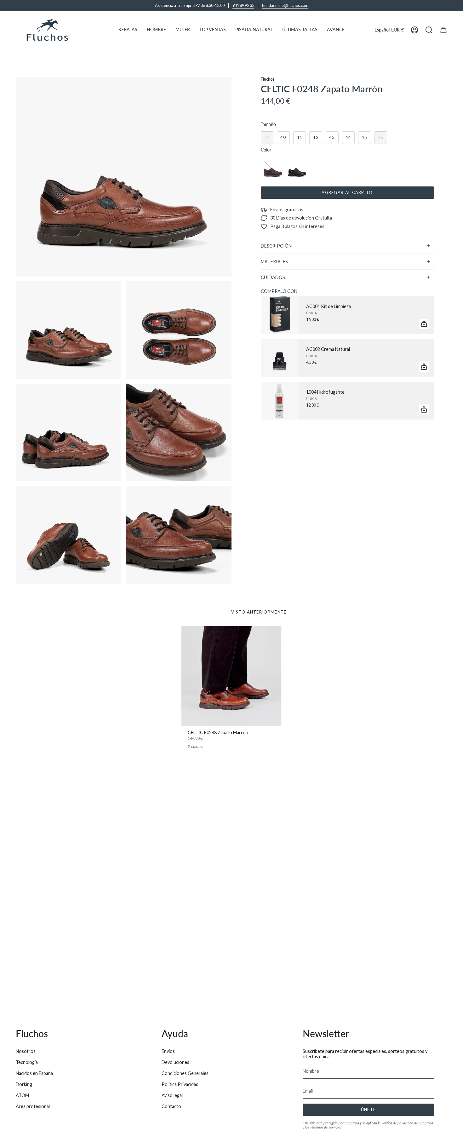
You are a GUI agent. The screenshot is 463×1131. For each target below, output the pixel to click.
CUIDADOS (273, 277)
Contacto (171, 1106)
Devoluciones (175, 1062)
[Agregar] (424, 324)
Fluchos (267, 79)
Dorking (24, 1084)
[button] (128, 30)
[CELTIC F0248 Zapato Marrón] (231, 676)
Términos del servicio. (325, 1127)
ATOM (22, 1095)
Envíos (168, 1051)
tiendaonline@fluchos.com (285, 5)
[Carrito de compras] (443, 30)
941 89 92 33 (243, 5)
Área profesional (33, 1106)
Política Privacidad (180, 1084)
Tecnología (27, 1062)
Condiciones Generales (185, 1073)
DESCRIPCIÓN (276, 245)
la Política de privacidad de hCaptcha (405, 1123)
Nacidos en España (34, 1073)
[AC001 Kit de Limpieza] (280, 315)
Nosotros (26, 1051)
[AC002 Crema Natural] (280, 358)
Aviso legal (172, 1095)
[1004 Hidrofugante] (280, 401)
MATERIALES (274, 261)
